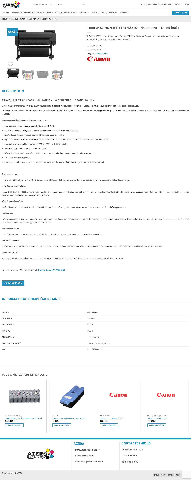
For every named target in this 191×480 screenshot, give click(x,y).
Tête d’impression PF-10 (157, 418)
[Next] (59, 45)
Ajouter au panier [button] (14, 425)
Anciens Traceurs (49, 19)
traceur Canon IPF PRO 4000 (51, 270)
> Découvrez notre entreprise (87, 450)
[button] (181, 5)
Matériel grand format (22, 13)
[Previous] (11, 45)
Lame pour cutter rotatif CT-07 (112, 418)
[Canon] (99, 59)
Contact (124, 13)
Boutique (14, 19)
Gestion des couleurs (65, 13)
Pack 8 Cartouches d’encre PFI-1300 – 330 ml (23, 418)
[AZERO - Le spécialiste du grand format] (11, 4)
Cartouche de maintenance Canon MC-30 (69, 418)
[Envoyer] (84, 4)
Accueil (5, 13)
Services (83, 13)
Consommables (44, 13)
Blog (143, 5)
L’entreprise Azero (109, 13)
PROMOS (95, 13)
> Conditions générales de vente (88, 462)
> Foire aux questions (83, 456)
